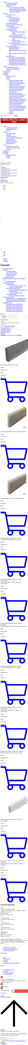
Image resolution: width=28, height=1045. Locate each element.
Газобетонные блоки (14, 43)
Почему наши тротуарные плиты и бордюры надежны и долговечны (17, 99)
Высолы (11, 113)
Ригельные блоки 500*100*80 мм (17, 61)
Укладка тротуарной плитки (13, 69)
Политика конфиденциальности (11, 963)
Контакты (5, 73)
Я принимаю (5, 1040)
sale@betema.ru (4, 180)
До (2, 317)
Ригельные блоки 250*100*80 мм (17, 64)
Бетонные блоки (13, 30)
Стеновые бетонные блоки (18, 34)
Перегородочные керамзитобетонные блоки (18, 41)
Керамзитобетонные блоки (15, 36)
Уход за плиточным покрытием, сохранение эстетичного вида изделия (17, 110)
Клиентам (5, 74)
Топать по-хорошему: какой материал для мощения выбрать (17, 82)
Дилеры (8, 77)
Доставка (8, 70)
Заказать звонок (4, 177)
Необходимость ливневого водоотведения (15, 91)
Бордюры (8, 16)
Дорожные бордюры (14, 20)
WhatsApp (3, 993)
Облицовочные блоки (11, 46)
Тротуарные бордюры (14, 19)
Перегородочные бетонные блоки (17, 285)
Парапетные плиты (14, 27)
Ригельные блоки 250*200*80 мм (17, 60)
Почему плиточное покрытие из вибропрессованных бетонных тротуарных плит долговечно (17, 87)
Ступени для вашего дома (15, 97)
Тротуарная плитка (11, 14)
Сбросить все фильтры (9, 326)
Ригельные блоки (10, 56)
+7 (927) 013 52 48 (5, 174)
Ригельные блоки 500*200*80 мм (17, 57)
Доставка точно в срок (9, 950)
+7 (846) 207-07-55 (5, 164)
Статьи (8, 79)
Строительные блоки (8, 969)
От (2, 316)
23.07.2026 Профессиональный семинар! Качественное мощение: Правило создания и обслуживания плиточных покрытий (17, 9)
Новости (8, 6)
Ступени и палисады (11, 23)
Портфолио (6, 71)
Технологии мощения (14, 84)
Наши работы (6, 958)
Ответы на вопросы (11, 76)
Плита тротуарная (13, 21)
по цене (9, 335)
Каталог (5, 13)
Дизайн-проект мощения (12, 67)
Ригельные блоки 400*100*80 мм (17, 63)
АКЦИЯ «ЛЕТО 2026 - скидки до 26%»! (14, 121)
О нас (4, 957)
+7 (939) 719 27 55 (5, 171)
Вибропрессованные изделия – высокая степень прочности (16, 102)
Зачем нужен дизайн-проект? (16, 80)
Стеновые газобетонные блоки (19, 44)
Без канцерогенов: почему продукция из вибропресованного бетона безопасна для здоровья (17, 95)
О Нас (4, 1)
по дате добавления (17, 335)
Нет (3, 321)
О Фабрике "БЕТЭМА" (12, 3)
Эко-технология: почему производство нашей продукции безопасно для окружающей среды (17, 106)
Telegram (3, 996)
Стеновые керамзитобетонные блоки (18, 290)
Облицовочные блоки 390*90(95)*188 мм (14, 48)
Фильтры (3, 333)
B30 (3, 324)
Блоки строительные (11, 29)
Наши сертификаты (11, 4)
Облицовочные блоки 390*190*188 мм (15, 300)
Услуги (5, 66)
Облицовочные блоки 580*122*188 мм (15, 301)
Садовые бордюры (13, 17)
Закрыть (3, 1029)
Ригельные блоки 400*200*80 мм (17, 59)
